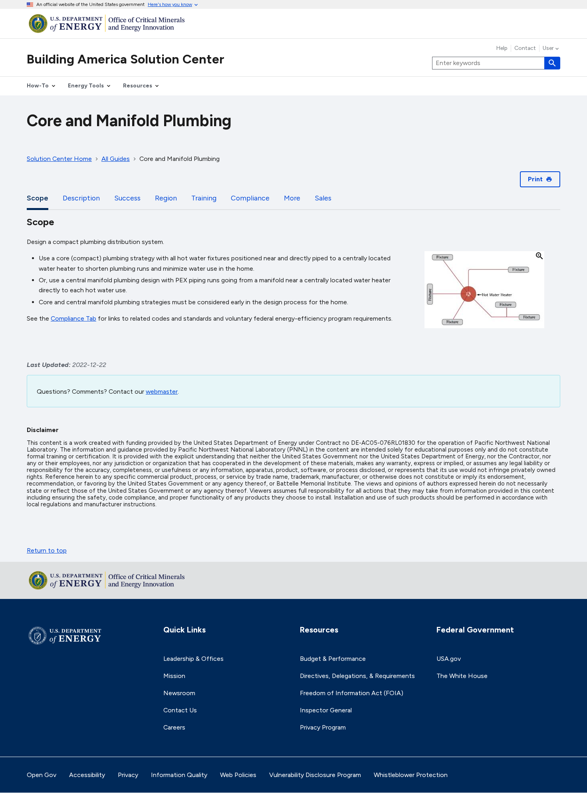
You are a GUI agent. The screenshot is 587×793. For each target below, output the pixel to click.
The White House (462, 676)
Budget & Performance (333, 658)
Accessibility (87, 775)
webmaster (162, 391)
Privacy (128, 775)
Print (535, 179)
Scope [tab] (37, 198)
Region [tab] (166, 198)
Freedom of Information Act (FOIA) (351, 693)
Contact (525, 48)
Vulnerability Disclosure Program (315, 775)
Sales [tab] (323, 198)
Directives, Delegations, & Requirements (357, 676)
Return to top (47, 550)
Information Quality (179, 775)
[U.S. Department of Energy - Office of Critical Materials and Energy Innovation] (293, 23)
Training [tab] (203, 198)
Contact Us (180, 710)
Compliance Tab (73, 318)
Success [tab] (127, 198)
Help (502, 48)
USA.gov (448, 658)
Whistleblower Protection (411, 775)
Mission (174, 676)
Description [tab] (81, 198)
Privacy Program (323, 727)
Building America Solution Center (125, 59)
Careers (174, 727)
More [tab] (292, 198)
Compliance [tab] (250, 198)
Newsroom (179, 693)
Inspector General (326, 710)
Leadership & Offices (193, 658)
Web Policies (238, 775)
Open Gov (41, 775)
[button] (484, 290)
